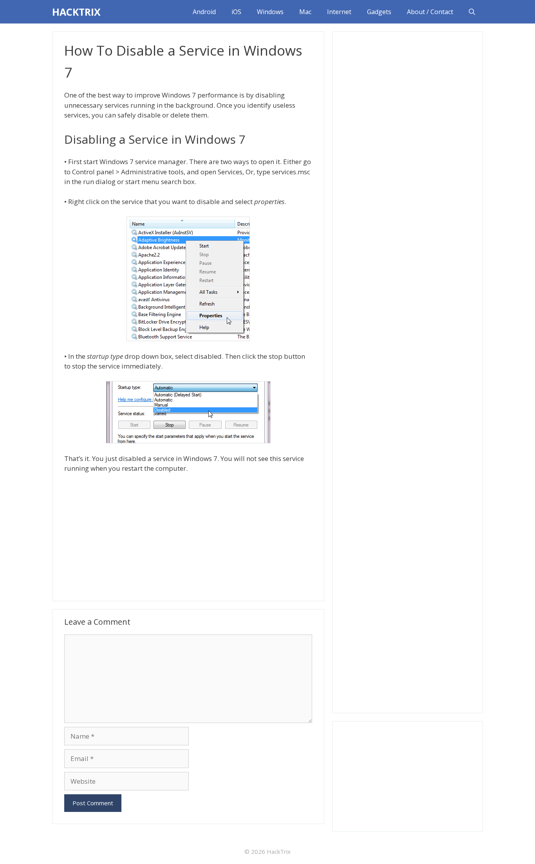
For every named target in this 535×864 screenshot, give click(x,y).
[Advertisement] (188, 536)
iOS (236, 11)
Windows (270, 11)
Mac (305, 11)
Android (204, 11)
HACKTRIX (76, 11)
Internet (339, 11)
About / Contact (430, 11)
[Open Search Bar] (472, 11)
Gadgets (379, 11)
